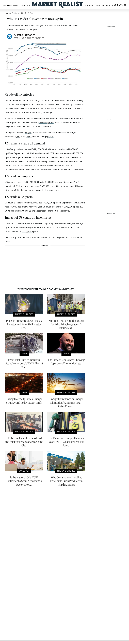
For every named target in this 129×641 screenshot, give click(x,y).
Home (7, 13)
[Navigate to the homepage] (57, 5)
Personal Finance (11, 5)
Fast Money (89, 5)
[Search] (115, 5)
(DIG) (45, 122)
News (98, 5)
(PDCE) (50, 136)
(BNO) (30, 231)
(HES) (28, 136)
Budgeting (26, 5)
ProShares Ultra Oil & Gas (22, 13)
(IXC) (26, 132)
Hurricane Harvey (39, 161)
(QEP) (17, 136)
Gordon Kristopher (26, 35)
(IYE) (30, 132)
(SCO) (51, 122)
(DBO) (40, 122)
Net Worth (107, 5)
